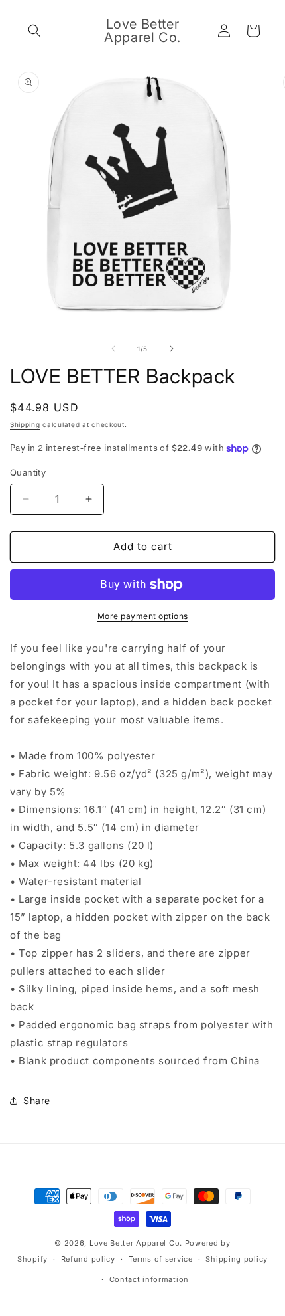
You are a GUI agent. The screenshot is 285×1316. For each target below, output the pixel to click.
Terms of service (161, 1259)
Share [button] (36, 1100)
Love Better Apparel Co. (135, 1243)
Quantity (28, 472)
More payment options (142, 616)
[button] (34, 30)
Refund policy (88, 1259)
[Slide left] (113, 348)
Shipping (25, 424)
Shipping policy (236, 1259)
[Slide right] (171, 348)
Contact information (149, 1279)
